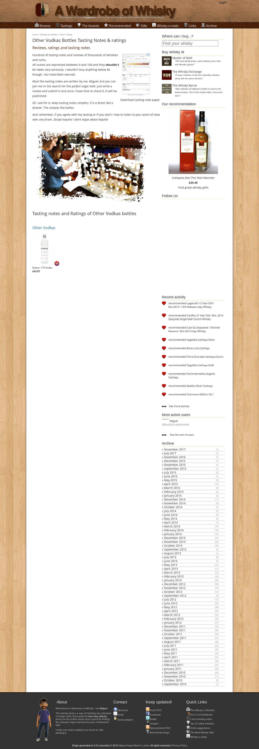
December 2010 (174, 672)
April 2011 (171, 657)
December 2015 (174, 461)
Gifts (144, 26)
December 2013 (174, 538)
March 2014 (172, 526)
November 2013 (175, 542)
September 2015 (175, 469)
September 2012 (175, 595)
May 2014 (170, 519)
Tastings (66, 26)
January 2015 (173, 495)
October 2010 (173, 680)
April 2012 (171, 611)
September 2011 (175, 638)
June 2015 (170, 476)
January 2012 (173, 622)
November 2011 (175, 630)
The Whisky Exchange (187, 72)
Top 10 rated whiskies (202, 723)
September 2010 (175, 684)
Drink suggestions (200, 728)
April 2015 (171, 484)
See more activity (179, 406)
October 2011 (173, 634)
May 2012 (170, 607)
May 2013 (170, 565)
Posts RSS (155, 710)
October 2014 (173, 507)
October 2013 (173, 545)
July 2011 (170, 646)
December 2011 (174, 626)
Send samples (125, 719)
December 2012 (174, 584)
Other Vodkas (66, 34)
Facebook (155, 714)
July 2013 (170, 557)
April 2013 (171, 569)
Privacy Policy (179, 745)
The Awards (90, 26)
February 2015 (174, 492)
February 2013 (174, 576)
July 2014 (170, 511)
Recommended (120, 26)
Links (192, 26)
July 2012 (170, 599)
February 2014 (174, 530)
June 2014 (170, 515)
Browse (45, 26)
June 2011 (170, 649)
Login (223, 2)
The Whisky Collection (202, 710)
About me (122, 710)
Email (120, 714)
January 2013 (173, 580)
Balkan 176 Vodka (42, 267)
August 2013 (172, 553)
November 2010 (175, 676)
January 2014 (173, 534)
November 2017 (175, 449)
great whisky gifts (196, 187)
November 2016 (175, 457)
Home (35, 34)
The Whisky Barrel (184, 85)
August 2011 (172, 642)
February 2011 (174, 665)
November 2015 (175, 465)
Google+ (154, 723)
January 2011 (173, 669)
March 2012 (172, 615)
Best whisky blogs (159, 732)
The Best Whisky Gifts (202, 732)
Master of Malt (182, 58)
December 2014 (174, 499)
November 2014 (175, 503)
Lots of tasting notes (201, 719)
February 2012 (174, 619)
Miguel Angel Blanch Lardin (134, 745)
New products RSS (160, 728)
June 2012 (170, 603)
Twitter (153, 719)
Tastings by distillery (49, 34)
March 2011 (172, 661)
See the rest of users (181, 434)
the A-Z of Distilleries (201, 714)
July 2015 (170, 472)
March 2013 (172, 572)
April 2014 (171, 522)
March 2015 (172, 488)
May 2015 (170, 480)
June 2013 (170, 561)
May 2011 (170, 653)
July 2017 (170, 453)
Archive (211, 26)
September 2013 (175, 549)
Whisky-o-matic (168, 26)
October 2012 (173, 592)
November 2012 (175, 588)
